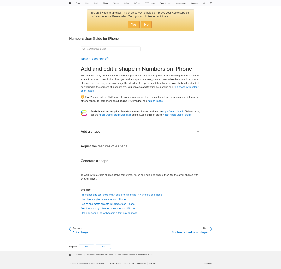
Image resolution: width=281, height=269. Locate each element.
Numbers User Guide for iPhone (94, 38)
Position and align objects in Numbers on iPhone (108, 208)
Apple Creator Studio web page (115, 114)
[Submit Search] (83, 48)
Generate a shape (94, 161)
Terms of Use (129, 263)
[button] (204, 3)
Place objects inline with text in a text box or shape (109, 212)
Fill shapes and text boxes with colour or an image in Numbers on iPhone (121, 194)
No (146, 24)
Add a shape (90, 131)
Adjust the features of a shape (104, 146)
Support (79, 255)
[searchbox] (110, 49)
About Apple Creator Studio (177, 114)
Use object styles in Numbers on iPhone (103, 199)
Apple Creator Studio (173, 111)
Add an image (155, 100)
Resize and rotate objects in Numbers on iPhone (108, 203)
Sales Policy (141, 263)
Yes (134, 24)
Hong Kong (208, 263)
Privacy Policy (115, 263)
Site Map (152, 263)
